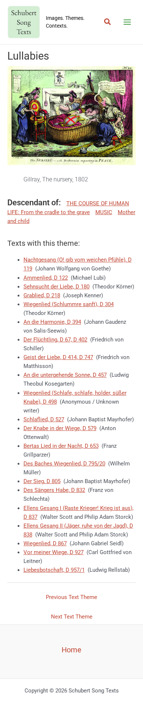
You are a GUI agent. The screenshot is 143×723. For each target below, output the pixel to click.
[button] (107, 22)
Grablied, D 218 (41, 295)
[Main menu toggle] (127, 22)
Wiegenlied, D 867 (45, 543)
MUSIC (103, 212)
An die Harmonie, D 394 (52, 322)
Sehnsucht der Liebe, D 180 (56, 286)
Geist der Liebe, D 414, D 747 (58, 357)
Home (71, 649)
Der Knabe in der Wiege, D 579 (59, 428)
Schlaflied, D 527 (43, 419)
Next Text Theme (71, 616)
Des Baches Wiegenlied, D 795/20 (64, 463)
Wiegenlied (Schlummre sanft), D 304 (68, 304)
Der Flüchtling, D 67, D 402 (55, 339)
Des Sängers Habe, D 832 (54, 490)
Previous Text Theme (71, 597)
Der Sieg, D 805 (41, 481)
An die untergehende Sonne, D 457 (65, 375)
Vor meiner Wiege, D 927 (53, 552)
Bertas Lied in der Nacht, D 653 (61, 446)
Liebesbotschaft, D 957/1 (54, 570)
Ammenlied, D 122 (45, 277)
